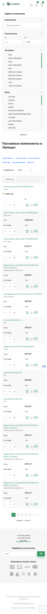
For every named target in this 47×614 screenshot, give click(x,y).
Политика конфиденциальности (23, 603)
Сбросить (23, 135)
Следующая (37, 515)
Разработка (15, 608)
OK (41, 554)
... (33, 515)
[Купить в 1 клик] (27, 205)
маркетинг (23, 608)
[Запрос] (36, 205)
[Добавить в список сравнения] (32, 205)
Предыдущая (9, 515)
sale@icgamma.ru (23, 541)
